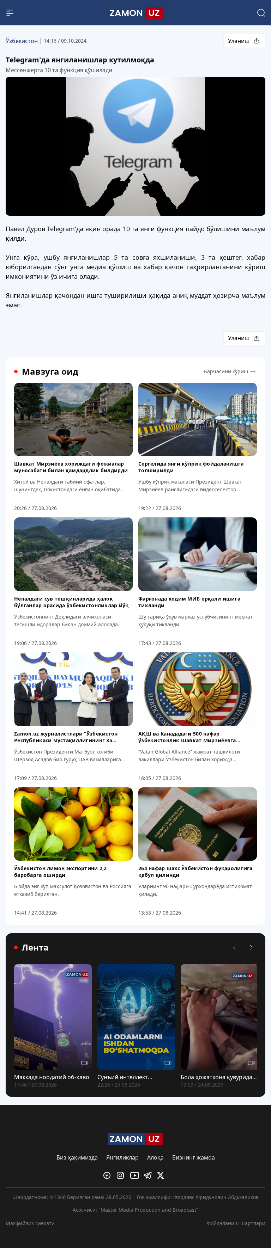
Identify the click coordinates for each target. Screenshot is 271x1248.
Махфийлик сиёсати (30, 1223)
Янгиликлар (122, 1157)
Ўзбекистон (22, 41)
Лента (35, 947)
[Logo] (135, 13)
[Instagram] (122, 1175)
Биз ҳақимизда (77, 1157)
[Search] (261, 12)
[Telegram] (149, 1175)
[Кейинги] (251, 947)
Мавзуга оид (50, 371)
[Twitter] (162, 1175)
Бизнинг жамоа (193, 1157)
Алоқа (155, 1157)
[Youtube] (135, 1175)
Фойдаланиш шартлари (236, 1223)
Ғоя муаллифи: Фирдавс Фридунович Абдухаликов (198, 1197)
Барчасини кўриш (226, 371)
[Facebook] (108, 1175)
